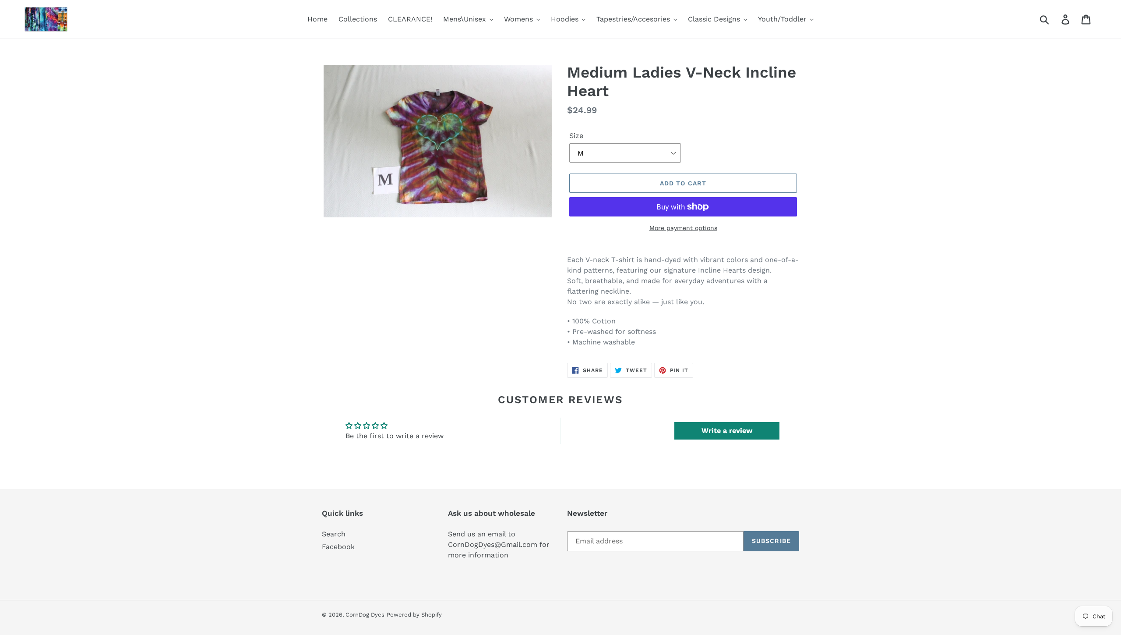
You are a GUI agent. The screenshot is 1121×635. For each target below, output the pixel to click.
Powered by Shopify (414, 614)
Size (576, 135)
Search (333, 534)
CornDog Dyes (364, 614)
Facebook (338, 547)
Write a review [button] (727, 430)
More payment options (683, 227)
